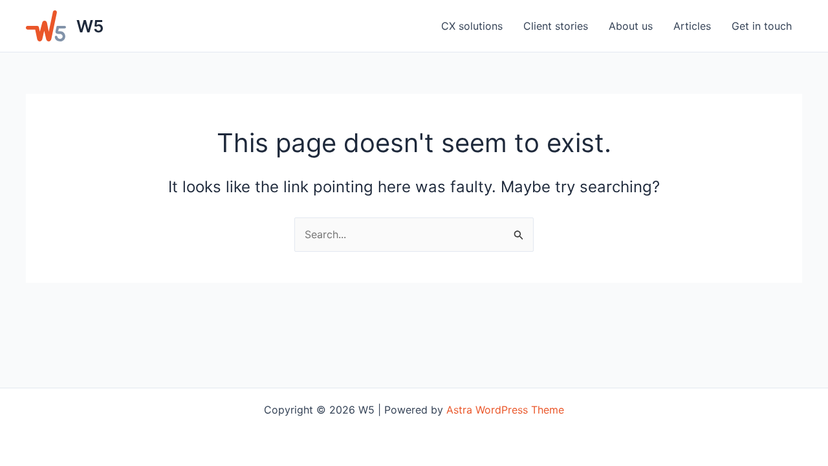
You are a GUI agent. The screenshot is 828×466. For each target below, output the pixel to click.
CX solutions (472, 25)
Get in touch (762, 25)
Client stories (555, 25)
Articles (692, 25)
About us (631, 25)
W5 (90, 26)
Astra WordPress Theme (505, 409)
